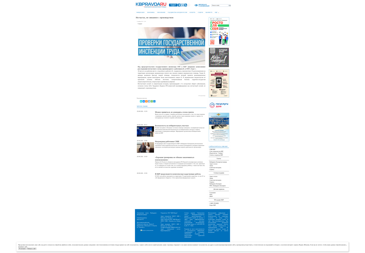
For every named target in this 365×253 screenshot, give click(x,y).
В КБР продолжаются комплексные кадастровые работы (178, 174)
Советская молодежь (215, 167)
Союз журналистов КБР (216, 151)
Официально (140, 12)
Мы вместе (209, 12)
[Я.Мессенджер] (141, 101)
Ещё (215, 12)
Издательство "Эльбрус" (216, 153)
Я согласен (22, 248)
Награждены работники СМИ (167, 141)
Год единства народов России (177, 12)
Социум (200, 12)
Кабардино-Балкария (215, 184)
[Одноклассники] (146, 101)
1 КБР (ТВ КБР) (214, 203)
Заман (211, 165)
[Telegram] (149, 101)
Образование (161, 12)
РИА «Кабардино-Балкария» (218, 185)
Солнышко (213, 192)
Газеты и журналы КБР (216, 155)
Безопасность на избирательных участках (172, 126)
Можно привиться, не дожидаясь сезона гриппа (174, 112)
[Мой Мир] (154, 101)
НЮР (211, 196)
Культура (192, 12)
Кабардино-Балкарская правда (218, 162)
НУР (211, 194)
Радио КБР (213, 205)
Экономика (151, 12)
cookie (69, 245)
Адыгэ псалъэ (213, 164)
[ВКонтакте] (144, 101)
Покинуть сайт (31, 248)
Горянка (212, 169)
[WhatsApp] (152, 101)
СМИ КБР (212, 149)
